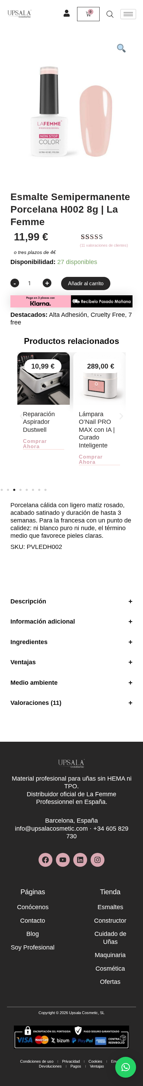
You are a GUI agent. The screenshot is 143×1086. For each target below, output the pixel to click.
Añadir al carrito (85, 283)
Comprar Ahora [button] (35, 444)
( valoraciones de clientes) (104, 245)
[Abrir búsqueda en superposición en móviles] (110, 14)
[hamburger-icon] (128, 14)
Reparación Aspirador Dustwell (39, 422)
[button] (21, 416)
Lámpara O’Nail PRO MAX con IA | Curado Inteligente (97, 430)
